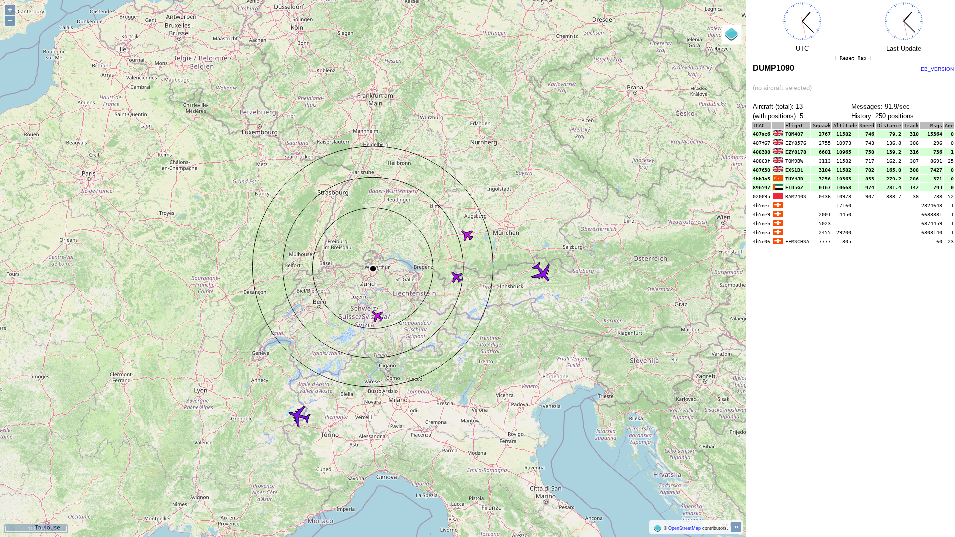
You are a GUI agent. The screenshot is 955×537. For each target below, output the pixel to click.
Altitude (845, 125)
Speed (867, 125)
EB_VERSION (937, 69)
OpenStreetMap (684, 527)
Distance (889, 125)
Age (949, 125)
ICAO (758, 125)
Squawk (822, 125)
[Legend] (731, 34)
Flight (794, 125)
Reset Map (853, 58)
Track (911, 125)
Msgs (936, 125)
